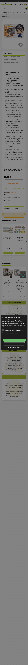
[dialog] (14, 332)
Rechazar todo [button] (14, 344)
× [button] (24, 316)
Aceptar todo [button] (14, 340)
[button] (14, 347)
